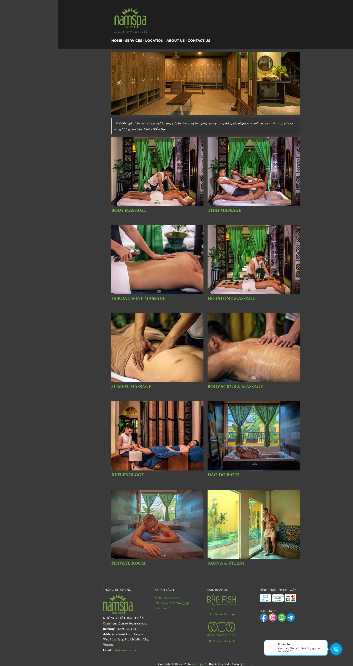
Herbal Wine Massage (138, 298)
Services (133, 41)
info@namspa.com (124, 650)
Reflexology (127, 475)
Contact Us (199, 41)
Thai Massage (224, 210)
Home (116, 41)
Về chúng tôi (163, 608)
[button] (347, 662)
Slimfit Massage (131, 386)
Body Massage (128, 210)
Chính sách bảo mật (167, 597)
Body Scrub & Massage (235, 386)
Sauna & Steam (226, 563)
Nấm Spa (197, 664)
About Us (175, 41)
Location (154, 41)
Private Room (128, 563)
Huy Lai (248, 664)
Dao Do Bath (223, 475)
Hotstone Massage (231, 298)
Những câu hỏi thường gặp (172, 603)
